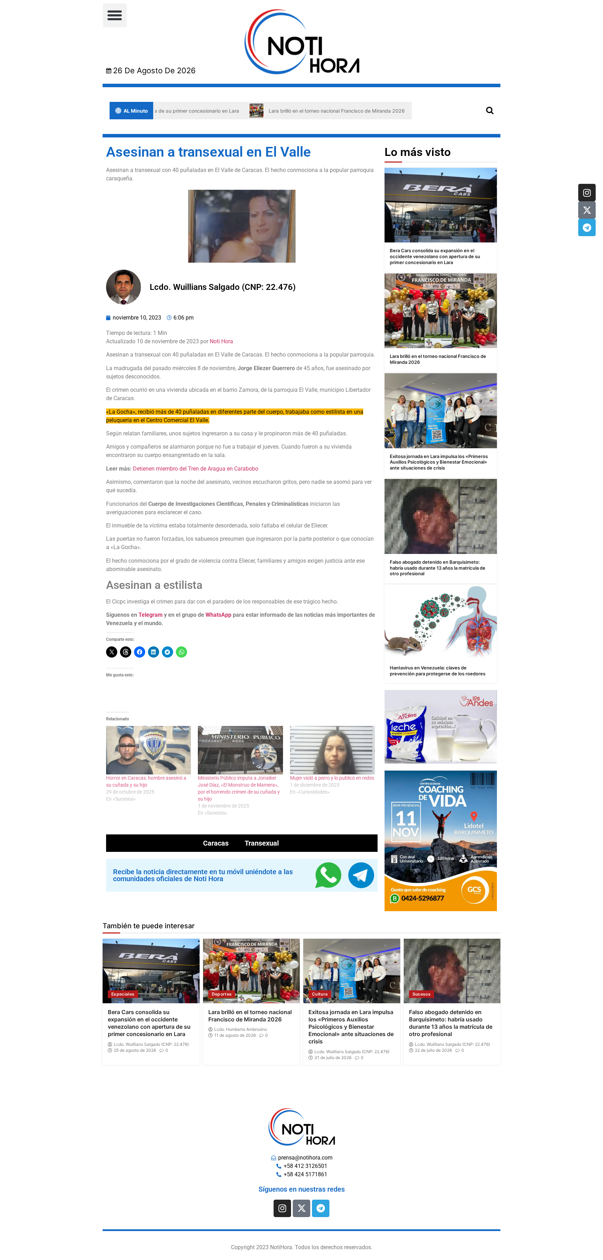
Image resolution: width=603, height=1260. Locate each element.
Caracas (216, 843)
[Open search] (489, 110)
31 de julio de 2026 (332, 1058)
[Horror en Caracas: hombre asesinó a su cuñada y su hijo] (148, 750)
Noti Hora (221, 341)
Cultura (320, 994)
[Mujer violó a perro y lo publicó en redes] (332, 750)
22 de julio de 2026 (433, 1050)
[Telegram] (587, 227)
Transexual (262, 843)
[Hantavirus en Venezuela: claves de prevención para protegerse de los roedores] (441, 622)
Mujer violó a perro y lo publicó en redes (332, 778)
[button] (115, 15)
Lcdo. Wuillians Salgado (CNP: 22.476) (151, 1044)
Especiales (123, 994)
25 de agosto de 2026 (135, 1050)
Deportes (222, 994)
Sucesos (421, 994)
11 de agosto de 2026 (235, 1035)
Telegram (151, 615)
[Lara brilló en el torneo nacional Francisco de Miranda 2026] (441, 310)
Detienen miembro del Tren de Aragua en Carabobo (195, 468)
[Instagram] (587, 192)
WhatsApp (218, 615)
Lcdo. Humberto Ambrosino (240, 1029)
